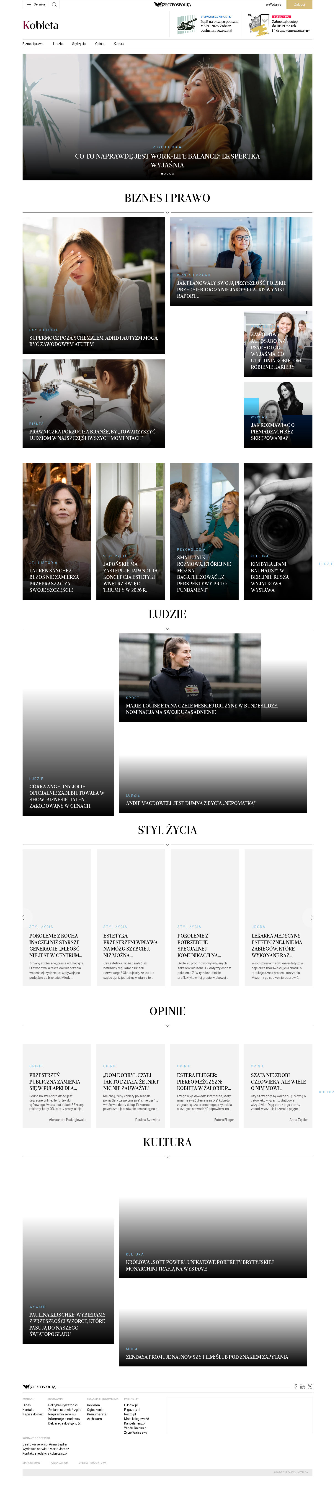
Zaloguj (299, 4)
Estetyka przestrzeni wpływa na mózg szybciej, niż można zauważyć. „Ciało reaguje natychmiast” (130, 929)
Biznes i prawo (33, 44)
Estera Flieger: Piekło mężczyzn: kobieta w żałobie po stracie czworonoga (205, 1059)
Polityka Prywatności (63, 1331)
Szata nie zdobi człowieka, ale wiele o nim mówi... (278, 1056)
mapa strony (31, 1388)
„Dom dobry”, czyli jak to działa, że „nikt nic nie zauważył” (131, 1056)
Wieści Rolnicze (135, 1354)
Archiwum (94, 1345)
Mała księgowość (136, 1345)
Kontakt (28, 1336)
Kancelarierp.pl (134, 1349)
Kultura (119, 44)
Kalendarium (59, 1388)
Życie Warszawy (135, 1358)
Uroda (259, 901)
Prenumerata (96, 1340)
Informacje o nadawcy (64, 1345)
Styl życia (79, 44)
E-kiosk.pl (131, 1331)
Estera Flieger (224, 1094)
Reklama (93, 1331)
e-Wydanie (273, 4)
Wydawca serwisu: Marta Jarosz (46, 1375)
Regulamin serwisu (62, 1340)
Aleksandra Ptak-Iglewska (67, 1094)
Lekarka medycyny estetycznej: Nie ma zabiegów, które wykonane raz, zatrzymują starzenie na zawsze (278, 926)
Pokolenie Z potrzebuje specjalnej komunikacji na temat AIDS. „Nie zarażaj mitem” (198, 926)
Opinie (99, 44)
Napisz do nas (33, 1340)
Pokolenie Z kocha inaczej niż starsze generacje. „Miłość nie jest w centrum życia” (54, 923)
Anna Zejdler (298, 1094)
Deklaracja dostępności (64, 1349)
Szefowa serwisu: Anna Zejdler (45, 1370)
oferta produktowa (92, 1388)
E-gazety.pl (132, 1336)
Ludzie (58, 44)
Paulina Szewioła (147, 1094)
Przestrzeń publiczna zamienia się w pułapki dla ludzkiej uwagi (54, 1059)
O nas (27, 1331)
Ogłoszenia (95, 1336)
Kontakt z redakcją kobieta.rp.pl (45, 1379)
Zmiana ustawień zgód (64, 1336)
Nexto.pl (130, 1340)
